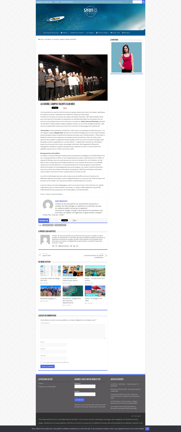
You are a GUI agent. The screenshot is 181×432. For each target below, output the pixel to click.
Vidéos (65, 33)
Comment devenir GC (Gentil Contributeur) (93, 255)
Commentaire (45, 323)
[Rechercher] (143, 1)
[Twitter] (127, 2)
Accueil (57, 2)
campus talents (61, 225)
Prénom (77, 383)
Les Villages (90, 33)
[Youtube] (129, 2)
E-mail (42, 349)
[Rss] (123, 2)
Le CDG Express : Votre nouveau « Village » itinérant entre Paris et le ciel (124, 402)
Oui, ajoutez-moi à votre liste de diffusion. (56, 362)
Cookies (40, 383)
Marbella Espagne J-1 (48, 298)
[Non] (178, 429)
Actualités (48, 39)
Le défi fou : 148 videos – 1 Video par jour (124, 384)
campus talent (48, 225)
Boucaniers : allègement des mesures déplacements (72, 300)
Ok (147, 428)
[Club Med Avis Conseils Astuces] (90, 11)
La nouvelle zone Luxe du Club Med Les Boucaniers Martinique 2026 (123, 407)
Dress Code (116, 33)
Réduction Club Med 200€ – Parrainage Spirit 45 (125, 389)
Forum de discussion (67, 2)
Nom (42, 342)
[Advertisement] (90, 23)
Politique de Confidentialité (47, 387)
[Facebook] (125, 2)
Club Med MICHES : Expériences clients (70, 279)
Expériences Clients (76, 33)
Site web (43, 355)
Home (42, 39)
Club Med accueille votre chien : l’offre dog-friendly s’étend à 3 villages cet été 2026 (124, 395)
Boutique (127, 33)
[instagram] (131, 2)
